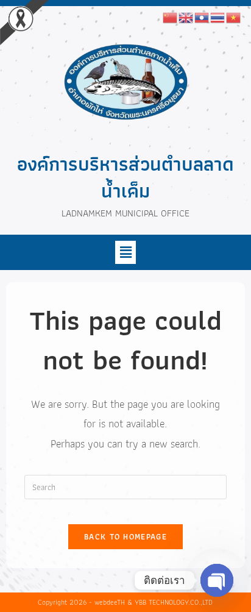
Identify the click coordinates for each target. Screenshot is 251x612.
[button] (125, 252)
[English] (186, 16)
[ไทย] (218, 16)
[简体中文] (171, 16)
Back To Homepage (125, 536)
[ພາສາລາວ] (202, 16)
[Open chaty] (216, 580)
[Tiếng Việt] (234, 16)
